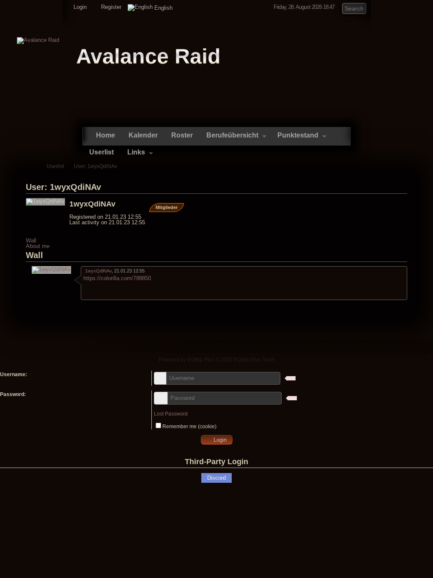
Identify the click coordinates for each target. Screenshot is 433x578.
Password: (13, 394)
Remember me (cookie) (189, 426)
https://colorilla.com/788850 (117, 278)
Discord (216, 478)
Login (79, 7)
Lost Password (171, 414)
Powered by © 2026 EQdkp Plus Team (217, 360)
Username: (13, 374)
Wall (31, 240)
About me (37, 246)
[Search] (360, 7)
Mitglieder (167, 207)
